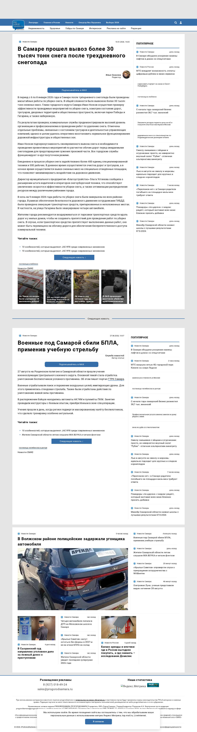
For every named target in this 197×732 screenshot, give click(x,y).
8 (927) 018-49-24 (55, 684)
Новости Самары (30, 42)
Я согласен (98, 721)
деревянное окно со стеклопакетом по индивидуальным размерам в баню (154, 136)
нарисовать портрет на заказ (150, 84)
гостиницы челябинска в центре (33, 448)
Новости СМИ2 (25, 268)
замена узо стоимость (142, 378)
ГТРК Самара (116, 379)
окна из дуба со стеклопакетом (145, 427)
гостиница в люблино (28, 264)
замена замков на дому (166, 414)
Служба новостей (114, 355)
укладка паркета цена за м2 (158, 122)
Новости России (147, 67)
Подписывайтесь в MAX (74, 90)
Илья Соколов (113, 75)
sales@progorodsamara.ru (55, 689)
